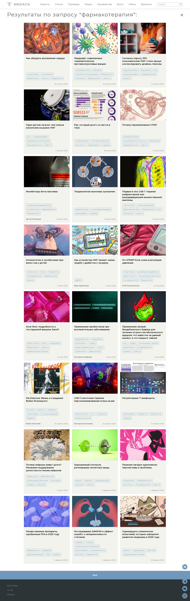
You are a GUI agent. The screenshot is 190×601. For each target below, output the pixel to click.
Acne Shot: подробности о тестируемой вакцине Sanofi (42, 328)
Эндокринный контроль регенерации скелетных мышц (91, 466)
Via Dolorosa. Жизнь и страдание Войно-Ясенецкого (44, 399)
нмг (155, 70)
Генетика (41, 485)
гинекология (154, 141)
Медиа (88, 4)
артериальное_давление (148, 272)
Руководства (104, 4)
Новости (45, 4)
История (30, 410)
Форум (11, 594)
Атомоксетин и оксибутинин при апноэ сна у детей (44, 261)
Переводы (73, 4)
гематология (128, 205)
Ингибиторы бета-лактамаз (42, 191)
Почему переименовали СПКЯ (139, 125)
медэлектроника (130, 70)
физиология (128, 347)
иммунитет (143, 414)
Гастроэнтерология (100, 141)
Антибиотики (33, 209)
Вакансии (146, 4)
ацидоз (133, 343)
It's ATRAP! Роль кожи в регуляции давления (142, 261)
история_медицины (49, 414)
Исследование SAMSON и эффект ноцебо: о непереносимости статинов (93, 534)
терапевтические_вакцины (86, 74)
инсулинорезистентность (134, 141)
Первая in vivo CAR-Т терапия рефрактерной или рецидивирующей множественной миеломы (142, 195)
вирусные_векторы (131, 209)
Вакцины (97, 70)
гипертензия (128, 272)
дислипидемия (81, 550)
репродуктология (130, 137)
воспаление (47, 74)
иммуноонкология (82, 418)
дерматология (129, 276)
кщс (125, 343)
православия (32, 414)
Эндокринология (149, 74)
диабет (78, 280)
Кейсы (132, 4)
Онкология (80, 78)
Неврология (54, 272)
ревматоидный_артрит (85, 347)
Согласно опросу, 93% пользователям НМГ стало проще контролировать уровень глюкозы (142, 61)
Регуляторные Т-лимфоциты (138, 398)
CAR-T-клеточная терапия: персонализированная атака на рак (94, 399)
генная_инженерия (146, 205)
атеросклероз (33, 74)
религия (41, 410)
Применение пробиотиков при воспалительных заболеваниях (92, 328)
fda (48, 554)
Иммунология (32, 78)
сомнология (32, 272)
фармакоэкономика (35, 554)
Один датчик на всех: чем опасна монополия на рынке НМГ (45, 126)
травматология (81, 209)
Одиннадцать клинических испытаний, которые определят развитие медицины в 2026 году (140, 534)
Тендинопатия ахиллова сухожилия (94, 191)
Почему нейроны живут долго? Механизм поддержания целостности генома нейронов (43, 468)
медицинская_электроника (38, 141)
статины (89, 542)
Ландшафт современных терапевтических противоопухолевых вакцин (90, 61)
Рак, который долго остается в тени (92, 126)
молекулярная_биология (149, 276)
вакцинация (55, 343)
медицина (52, 410)
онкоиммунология (82, 70)
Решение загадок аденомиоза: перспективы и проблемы (139, 466)
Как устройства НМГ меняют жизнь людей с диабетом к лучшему (94, 261)
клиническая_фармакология (39, 205)
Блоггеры (12, 586)
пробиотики (80, 351)
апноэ (42, 272)
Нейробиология (47, 476)
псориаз (92, 343)
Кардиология (57, 78)
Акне (45, 343)
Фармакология (94, 78)
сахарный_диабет (130, 74)
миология (79, 485)
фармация (47, 550)
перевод (106, 145)
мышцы (78, 481)
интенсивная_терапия (148, 343)
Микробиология (48, 209)
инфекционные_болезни (37, 351)
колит (100, 347)
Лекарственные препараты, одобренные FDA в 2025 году (42, 533)
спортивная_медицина (101, 209)
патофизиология (130, 280)
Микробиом (97, 339)
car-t (159, 209)
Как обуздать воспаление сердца (45, 58)
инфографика (93, 145)
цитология (55, 481)
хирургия (31, 418)
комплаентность (98, 550)
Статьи (59, 4)
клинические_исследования (87, 546)
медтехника (146, 70)
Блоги (120, 4)
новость (45, 78)
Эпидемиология (82, 141)
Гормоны (88, 481)
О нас (10, 590)
